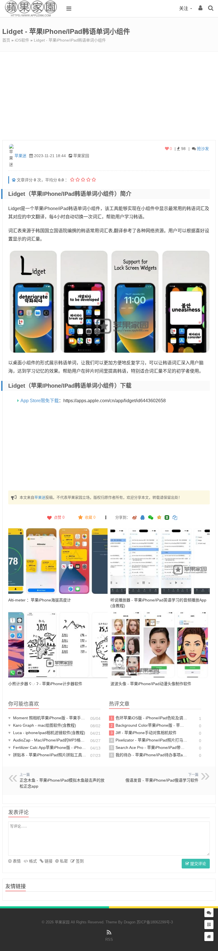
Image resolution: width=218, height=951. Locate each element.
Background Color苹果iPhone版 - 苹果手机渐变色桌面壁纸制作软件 (149, 725)
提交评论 (197, 863)
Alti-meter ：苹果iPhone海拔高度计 (39, 600)
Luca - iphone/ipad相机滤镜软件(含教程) (46, 732)
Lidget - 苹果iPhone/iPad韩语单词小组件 (70, 40)
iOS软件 (22, 40)
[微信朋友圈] (151, 518)
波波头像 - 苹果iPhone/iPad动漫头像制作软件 (150, 683)
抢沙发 (203, 148)
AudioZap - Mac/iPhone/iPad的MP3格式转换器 (47, 740)
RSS (109, 939)
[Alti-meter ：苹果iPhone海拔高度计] (58, 561)
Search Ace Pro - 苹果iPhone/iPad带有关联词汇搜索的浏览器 (149, 747)
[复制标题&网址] (175, 518)
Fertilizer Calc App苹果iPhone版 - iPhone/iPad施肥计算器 (47, 747)
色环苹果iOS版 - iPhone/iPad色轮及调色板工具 (149, 718)
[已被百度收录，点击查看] (14, 180)
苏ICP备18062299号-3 (155, 922)
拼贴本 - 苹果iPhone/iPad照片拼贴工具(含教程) (47, 755)
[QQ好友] (142, 518)
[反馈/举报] (105, 517)
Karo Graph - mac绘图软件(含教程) (42, 725)
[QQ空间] (159, 517)
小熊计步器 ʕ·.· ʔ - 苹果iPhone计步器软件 (45, 683)
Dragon (129, 922)
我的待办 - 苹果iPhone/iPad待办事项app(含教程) (149, 755)
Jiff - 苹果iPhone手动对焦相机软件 (144, 732)
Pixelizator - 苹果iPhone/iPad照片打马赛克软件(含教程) (149, 740)
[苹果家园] (30, 15)
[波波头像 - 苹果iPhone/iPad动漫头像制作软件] (160, 644)
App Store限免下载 (39, 400)
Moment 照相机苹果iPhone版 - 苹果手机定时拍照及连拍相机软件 (47, 718)
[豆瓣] (167, 517)
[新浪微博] (134, 518)
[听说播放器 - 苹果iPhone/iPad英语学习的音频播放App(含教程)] (160, 561)
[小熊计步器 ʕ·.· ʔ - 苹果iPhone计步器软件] (58, 644)
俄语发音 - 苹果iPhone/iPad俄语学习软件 (161, 780)
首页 (6, 40)
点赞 (59, 517)
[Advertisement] (109, 94)
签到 (79, 861)
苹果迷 (20, 155)
